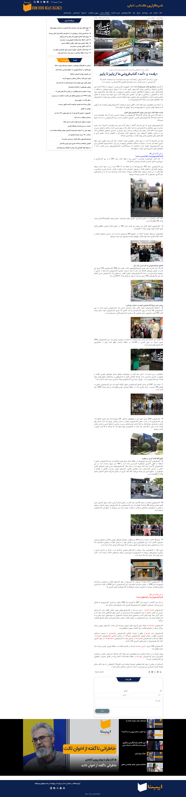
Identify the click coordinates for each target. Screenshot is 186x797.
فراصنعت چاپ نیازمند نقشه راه (136, 720)
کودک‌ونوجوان (126, 12)
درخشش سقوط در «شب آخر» (82, 117)
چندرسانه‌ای (67, 12)
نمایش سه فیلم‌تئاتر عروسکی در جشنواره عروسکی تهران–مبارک (73, 65)
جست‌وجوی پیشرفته (41, 783)
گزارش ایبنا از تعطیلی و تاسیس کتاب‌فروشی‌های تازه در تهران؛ (128, 69)
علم (134, 12)
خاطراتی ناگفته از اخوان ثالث (99, 765)
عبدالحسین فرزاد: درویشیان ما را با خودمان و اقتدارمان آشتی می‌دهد (69, 33)
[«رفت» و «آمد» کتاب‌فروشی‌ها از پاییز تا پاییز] (128, 43)
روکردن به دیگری (86, 109)
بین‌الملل (145, 12)
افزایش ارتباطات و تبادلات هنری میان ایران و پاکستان (75, 143)
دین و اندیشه (115, 12)
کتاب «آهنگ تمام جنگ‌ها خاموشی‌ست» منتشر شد (74, 40)
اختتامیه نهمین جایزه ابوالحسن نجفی (133, 764)
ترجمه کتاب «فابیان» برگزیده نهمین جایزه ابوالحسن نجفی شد (71, 49)
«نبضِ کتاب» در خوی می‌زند (83, 100)
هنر (151, 12)
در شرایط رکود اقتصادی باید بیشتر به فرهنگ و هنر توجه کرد (74, 148)
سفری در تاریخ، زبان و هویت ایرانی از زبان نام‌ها (77, 122)
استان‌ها (83, 12)
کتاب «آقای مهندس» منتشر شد (79, 46)
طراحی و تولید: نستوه (90, 794)
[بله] (54, 788)
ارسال (102, 710)
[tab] (75, 60)
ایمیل (125, 690)
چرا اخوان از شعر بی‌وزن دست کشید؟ (133, 731)
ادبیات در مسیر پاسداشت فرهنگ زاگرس (79, 126)
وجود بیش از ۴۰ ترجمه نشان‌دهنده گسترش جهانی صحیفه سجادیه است (70, 130)
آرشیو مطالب (76, 783)
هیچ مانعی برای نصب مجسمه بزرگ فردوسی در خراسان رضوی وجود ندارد (69, 29)
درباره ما (59, 783)
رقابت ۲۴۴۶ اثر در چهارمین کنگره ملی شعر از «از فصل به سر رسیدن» (71, 96)
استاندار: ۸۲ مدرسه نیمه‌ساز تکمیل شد (79, 135)
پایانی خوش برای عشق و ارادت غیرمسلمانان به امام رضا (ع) (73, 83)
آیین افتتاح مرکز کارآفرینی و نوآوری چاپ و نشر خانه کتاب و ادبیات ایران (134, 744)
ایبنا (145, 6)
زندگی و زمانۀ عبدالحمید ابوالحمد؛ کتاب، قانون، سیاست (74, 104)
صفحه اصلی (160, 18)
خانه (160, 12)
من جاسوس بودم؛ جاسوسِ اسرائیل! (80, 74)
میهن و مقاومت (93, 12)
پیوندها (52, 783)
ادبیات (155, 12)
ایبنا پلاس (76, 12)
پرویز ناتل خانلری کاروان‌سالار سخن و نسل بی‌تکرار (74, 36)
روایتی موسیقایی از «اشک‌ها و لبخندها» (79, 87)
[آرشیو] (51, 788)
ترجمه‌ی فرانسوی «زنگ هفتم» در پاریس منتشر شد (76, 139)
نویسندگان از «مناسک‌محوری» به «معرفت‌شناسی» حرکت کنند (73, 70)
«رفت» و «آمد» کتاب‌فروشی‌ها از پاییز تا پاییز (128, 74)
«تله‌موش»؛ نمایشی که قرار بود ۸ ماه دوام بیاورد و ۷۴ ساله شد (72, 113)
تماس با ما (66, 783)
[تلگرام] (60, 788)
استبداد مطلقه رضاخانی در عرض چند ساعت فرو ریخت (73, 53)
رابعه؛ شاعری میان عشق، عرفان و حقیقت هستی (75, 43)
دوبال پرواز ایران (140, 753)
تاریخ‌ (138, 12)
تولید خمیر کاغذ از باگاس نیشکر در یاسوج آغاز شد (76, 78)
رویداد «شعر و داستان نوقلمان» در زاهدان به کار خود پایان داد (73, 91)
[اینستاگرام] (57, 788)
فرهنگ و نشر (104, 12)
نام (161, 690)
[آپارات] (64, 788)
